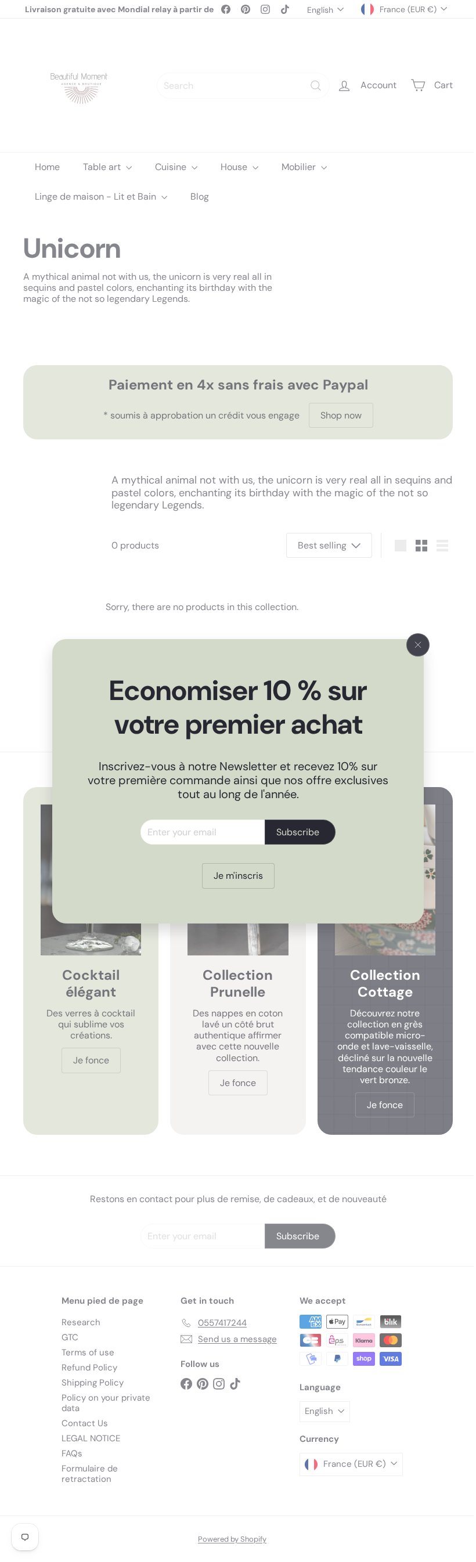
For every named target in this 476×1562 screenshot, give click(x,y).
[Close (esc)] (413, 644)
